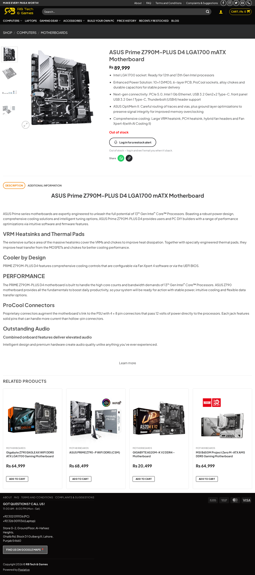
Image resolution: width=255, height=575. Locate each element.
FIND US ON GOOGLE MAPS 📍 (25, 549)
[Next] (96, 88)
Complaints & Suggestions (202, 3)
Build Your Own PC (100, 20)
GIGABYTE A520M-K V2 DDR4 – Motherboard (154, 454)
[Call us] (249, 3)
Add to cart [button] (17, 478)
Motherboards (54, 32)
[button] (221, 11)
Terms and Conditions (169, 3)
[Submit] (207, 11)
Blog (175, 20)
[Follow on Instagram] (230, 3)
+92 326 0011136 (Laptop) (19, 521)
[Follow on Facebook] (223, 3)
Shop (7, 32)
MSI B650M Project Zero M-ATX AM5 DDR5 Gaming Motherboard (220, 454)
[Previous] (27, 88)
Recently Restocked (154, 20)
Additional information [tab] (45, 185)
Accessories (72, 20)
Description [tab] (14, 185)
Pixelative (24, 569)
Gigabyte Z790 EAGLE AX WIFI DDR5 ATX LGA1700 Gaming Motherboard (30, 454)
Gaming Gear (49, 20)
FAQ (148, 3)
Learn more (127, 363)
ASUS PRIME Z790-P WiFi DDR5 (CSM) (94, 452)
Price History (126, 20)
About (138, 3)
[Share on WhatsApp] (121, 158)
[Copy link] (129, 158)
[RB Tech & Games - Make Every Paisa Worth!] (19, 11)
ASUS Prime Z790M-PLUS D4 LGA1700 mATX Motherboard (127, 195)
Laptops (31, 20)
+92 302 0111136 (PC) (16, 516)
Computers (11, 20)
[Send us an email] (242, 3)
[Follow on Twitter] (236, 3)
